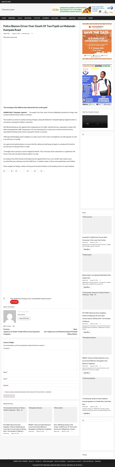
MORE (91, 18)
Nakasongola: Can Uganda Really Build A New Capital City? (97, 263)
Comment (6, 348)
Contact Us (38, 461)
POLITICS (37, 18)
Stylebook (98, 461)
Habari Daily (6, 33)
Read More (87, 250)
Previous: (21, 331)
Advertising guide (48, 461)
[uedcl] (84, 455)
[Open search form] (112, 18)
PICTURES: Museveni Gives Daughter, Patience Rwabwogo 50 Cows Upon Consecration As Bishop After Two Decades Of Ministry (97, 301)
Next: (60, 331)
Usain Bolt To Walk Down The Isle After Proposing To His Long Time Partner (97, 225)
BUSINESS (46, 18)
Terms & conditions (60, 461)
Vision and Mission (88, 461)
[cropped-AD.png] (82, 9)
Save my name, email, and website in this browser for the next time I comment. (28, 392)
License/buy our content (74, 461)
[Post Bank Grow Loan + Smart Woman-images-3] (97, 434)
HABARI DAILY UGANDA (20, 461)
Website (5, 385)
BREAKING (11, 18)
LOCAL (20, 18)
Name (5, 372)
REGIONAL (28, 18)
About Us (31, 461)
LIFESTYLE (72, 18)
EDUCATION (82, 18)
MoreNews (70, 465)
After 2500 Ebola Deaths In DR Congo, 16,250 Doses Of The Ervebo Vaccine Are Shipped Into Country (65, 427)
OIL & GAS (54, 18)
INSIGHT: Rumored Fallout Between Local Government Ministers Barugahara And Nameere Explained (40, 427)
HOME (4, 18)
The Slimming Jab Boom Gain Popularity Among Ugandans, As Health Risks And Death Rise (97, 386)
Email (5, 379)
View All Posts (24, 318)
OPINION (63, 18)
